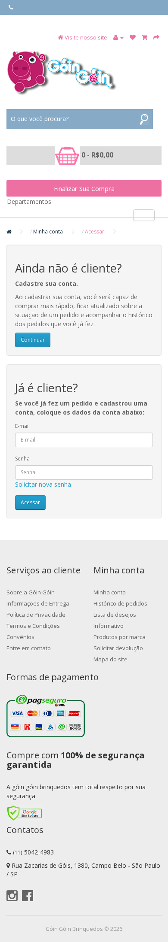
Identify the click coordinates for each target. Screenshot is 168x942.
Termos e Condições (33, 626)
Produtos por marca (119, 637)
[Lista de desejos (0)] (133, 37)
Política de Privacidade (35, 614)
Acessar (94, 231)
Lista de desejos (114, 614)
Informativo (108, 626)
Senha (22, 458)
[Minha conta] (118, 37)
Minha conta (48, 231)
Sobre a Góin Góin (30, 592)
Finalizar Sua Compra (84, 188)
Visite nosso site (86, 37)
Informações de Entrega (37, 603)
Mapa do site (110, 659)
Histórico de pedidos (120, 603)
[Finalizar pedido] (156, 37)
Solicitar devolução (118, 648)
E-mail (22, 426)
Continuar (33, 339)
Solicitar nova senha (43, 484)
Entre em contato (28, 648)
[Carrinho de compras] (144, 37)
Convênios (20, 637)
